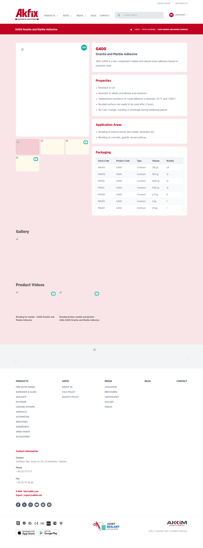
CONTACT (104, 16)
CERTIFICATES (112, 397)
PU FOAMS (21, 402)
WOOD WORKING (148, 29)
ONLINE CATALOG (163, 3)
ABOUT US (67, 387)
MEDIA (80, 16)
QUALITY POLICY (70, 397)
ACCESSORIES (23, 437)
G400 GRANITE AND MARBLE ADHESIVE (173, 29)
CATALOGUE (111, 387)
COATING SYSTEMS (25, 407)
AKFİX (66, 16)
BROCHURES (111, 392)
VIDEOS (108, 407)
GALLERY (109, 402)
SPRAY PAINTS (23, 432)
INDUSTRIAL (22, 422)
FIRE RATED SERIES (25, 387)
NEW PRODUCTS (181, 3)
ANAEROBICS (22, 427)
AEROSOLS (21, 412)
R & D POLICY (68, 392)
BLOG (93, 16)
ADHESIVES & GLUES (26, 392)
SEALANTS (21, 397)
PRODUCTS (49, 16)
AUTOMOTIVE (22, 417)
